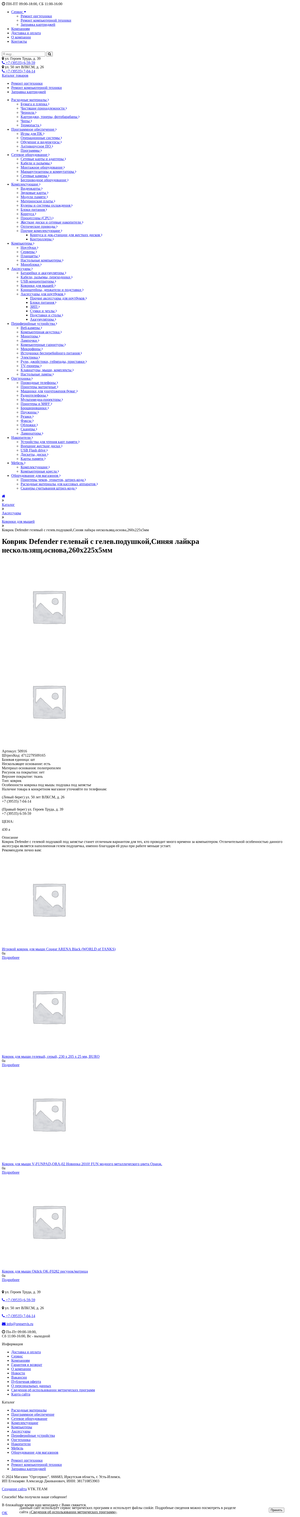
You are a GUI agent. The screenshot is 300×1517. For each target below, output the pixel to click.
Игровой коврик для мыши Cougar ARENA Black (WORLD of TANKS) (59, 949)
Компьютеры (22, 243)
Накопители (21, 438)
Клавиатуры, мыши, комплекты (46, 370)
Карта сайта (20, 1394)
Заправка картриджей (38, 25)
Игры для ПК (32, 134)
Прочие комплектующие (41, 231)
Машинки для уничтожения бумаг (48, 391)
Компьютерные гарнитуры (42, 345)
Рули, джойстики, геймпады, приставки (53, 362)
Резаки (26, 416)
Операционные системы (41, 138)
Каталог (8, 505)
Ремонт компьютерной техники (46, 20)
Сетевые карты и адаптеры (43, 159)
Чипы (26, 121)
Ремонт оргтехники (36, 16)
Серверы (28, 252)
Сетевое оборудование (29, 155)
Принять (276, 1510)
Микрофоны (31, 349)
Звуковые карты (34, 193)
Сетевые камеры (34, 176)
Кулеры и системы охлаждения (46, 205)
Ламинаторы (31, 433)
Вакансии (19, 1377)
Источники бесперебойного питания (51, 353)
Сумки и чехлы (43, 311)
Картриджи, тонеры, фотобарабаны (49, 117)
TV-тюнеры (30, 366)
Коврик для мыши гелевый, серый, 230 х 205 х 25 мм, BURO (51, 1056)
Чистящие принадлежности (43, 108)
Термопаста (30, 125)
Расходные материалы (29, 100)
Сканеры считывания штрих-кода (48, 488)
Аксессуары (21, 269)
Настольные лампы (36, 374)
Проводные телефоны (39, 383)
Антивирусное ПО (36, 146)
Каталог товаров (15, 75)
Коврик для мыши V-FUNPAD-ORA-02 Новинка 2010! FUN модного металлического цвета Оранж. (82, 1164)
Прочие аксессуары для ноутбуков (58, 298)
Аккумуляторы (42, 319)
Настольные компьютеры (41, 260)
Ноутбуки (29, 248)
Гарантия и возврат (26, 1365)
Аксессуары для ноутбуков (42, 294)
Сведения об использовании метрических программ (53, 1390)
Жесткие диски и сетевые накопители (51, 222)
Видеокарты (31, 188)
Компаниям (20, 29)
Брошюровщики (34, 408)
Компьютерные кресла (39, 471)
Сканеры (28, 429)
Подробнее (10, 958)
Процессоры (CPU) (36, 218)
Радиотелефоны (34, 395)
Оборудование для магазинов (35, 476)
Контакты (19, 41)
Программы (31, 150)
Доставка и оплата (26, 33)
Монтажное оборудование (42, 167)
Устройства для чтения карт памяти (49, 442)
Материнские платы (37, 201)
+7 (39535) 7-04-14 (20, 71)
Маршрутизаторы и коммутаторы (48, 172)
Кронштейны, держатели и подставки (51, 290)
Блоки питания (33, 210)
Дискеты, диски (34, 454)
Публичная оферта (26, 1382)
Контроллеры (41, 239)
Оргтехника (21, 378)
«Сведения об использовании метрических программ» (72, 1512)
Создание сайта (14, 1489)
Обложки (29, 425)
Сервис (17, 12)
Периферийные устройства (33, 324)
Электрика (30, 357)
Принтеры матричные (39, 387)
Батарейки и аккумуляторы (43, 273)
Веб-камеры (31, 328)
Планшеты (30, 256)
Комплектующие (25, 184)
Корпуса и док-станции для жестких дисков (65, 235)
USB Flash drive (33, 450)
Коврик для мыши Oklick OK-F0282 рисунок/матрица (45, 1271)
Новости (18, 1373)
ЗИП (34, 307)
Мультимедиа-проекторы (41, 400)
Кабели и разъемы (36, 163)
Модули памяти (34, 197)
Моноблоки (30, 264)
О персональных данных (31, 1386)
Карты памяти (32, 459)
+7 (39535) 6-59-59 (20, 63)
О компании (21, 37)
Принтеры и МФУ (36, 404)
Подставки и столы (46, 315)
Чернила (28, 112)
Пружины (29, 412)
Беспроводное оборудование (44, 180)
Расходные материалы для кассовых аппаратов (59, 484)
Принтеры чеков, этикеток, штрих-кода (53, 480)
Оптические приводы (38, 226)
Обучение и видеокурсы (40, 142)
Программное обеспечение (33, 129)
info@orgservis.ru (19, 1324)
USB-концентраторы (38, 281)
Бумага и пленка (34, 104)
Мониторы (30, 336)
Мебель (17, 463)
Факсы (26, 421)
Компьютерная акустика (40, 332)
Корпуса (28, 214)
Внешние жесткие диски (41, 446)
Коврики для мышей (37, 286)
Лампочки (29, 340)
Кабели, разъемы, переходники (46, 277)
